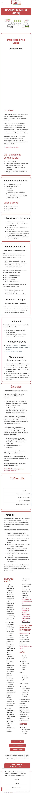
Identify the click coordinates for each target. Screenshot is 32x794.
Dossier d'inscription (18, 749)
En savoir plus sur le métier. (11, 147)
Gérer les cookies (16, 787)
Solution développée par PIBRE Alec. (8, 792)
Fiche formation (18, 742)
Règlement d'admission (18, 745)
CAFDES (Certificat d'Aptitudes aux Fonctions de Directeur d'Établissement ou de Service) (18, 347)
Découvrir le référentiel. (10, 471)
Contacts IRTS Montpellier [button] (16, 765)
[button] (2, 2)
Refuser (17, 783)
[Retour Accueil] (16, 2)
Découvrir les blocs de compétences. (14, 469)
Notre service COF (24, 633)
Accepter (16, 779)
